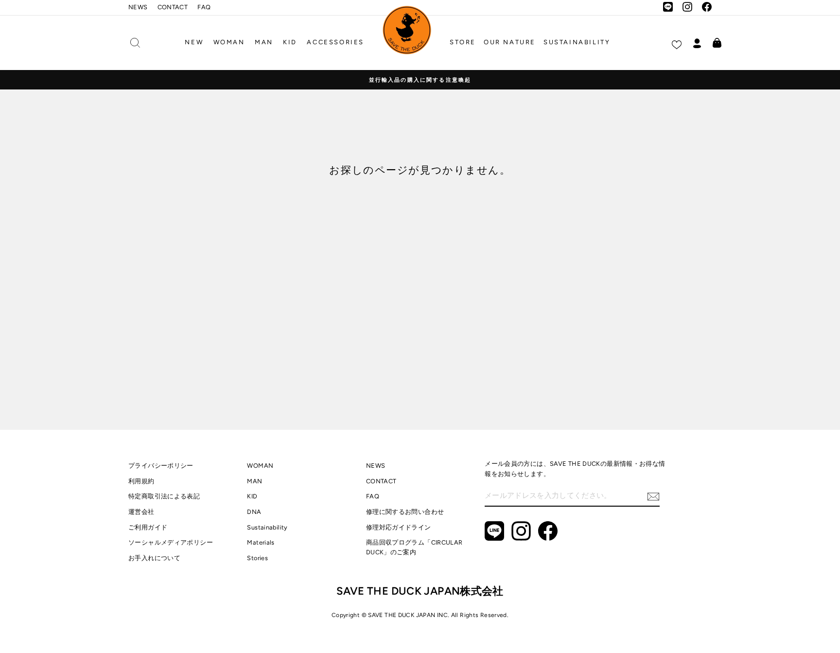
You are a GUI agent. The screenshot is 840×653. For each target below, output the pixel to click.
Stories (257, 558)
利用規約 (141, 481)
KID (290, 42)
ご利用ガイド (147, 527)
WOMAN (229, 42)
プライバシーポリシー (160, 465)
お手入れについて (154, 558)
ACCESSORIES (335, 42)
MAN (264, 42)
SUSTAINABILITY (576, 42)
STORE (463, 42)
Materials (260, 542)
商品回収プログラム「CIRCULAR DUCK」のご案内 (414, 547)
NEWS (138, 7)
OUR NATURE (510, 42)
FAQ (203, 7)
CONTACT (173, 7)
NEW (194, 42)
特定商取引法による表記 (164, 496)
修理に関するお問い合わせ (405, 511)
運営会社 (141, 511)
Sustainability (267, 527)
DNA (254, 511)
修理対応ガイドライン (398, 527)
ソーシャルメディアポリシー (170, 542)
